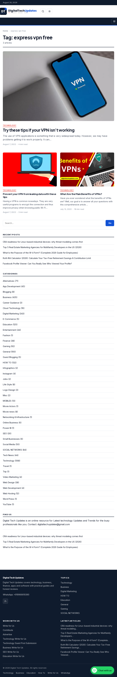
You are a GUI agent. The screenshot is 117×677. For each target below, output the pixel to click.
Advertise (7, 634)
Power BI (7, 428)
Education (7, 324)
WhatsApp (65, 673)
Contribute (8, 630)
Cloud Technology (11, 308)
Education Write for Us (13, 656)
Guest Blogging (10, 357)
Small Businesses (11, 439)
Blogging (7, 292)
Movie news (9, 411)
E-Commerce (9, 319)
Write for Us (8, 626)
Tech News (8, 455)
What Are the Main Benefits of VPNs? (81, 193)
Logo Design (9, 390)
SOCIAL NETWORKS (12, 450)
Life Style (7, 384)
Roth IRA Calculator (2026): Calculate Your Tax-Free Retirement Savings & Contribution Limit (47, 258)
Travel (6, 466)
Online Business (10, 422)
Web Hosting (9, 493)
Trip (5, 471)
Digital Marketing (11, 313)
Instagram (7, 373)
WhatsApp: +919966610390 (16, 594)
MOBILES (7, 401)
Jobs (5, 379)
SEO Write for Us (11, 652)
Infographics (9, 368)
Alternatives (8, 281)
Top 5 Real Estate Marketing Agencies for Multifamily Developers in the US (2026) (42, 247)
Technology (9, 125)
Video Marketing (11, 477)
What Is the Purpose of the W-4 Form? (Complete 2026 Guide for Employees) (40, 252)
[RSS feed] (5, 601)
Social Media (9, 444)
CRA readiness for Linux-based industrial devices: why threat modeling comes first (43, 242)
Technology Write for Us (14, 639)
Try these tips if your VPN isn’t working (38, 129)
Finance (6, 341)
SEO (5, 433)
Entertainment (9, 330)
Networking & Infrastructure (16, 417)
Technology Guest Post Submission (20, 643)
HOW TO (7, 362)
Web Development (12, 488)
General (6, 351)
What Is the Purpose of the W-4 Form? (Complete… (85, 640)
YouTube (7, 504)
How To (41, 673)
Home (5, 31)
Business (7, 297)
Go (109, 223)
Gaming (6, 346)
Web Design (9, 482)
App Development (11, 286)
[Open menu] (114, 21)
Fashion (6, 335)
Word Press (8, 499)
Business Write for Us (13, 647)
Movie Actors (9, 406)
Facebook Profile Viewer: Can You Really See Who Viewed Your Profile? (37, 263)
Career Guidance (11, 302)
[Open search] (43, 11)
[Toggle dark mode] (49, 11)
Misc (5, 395)
